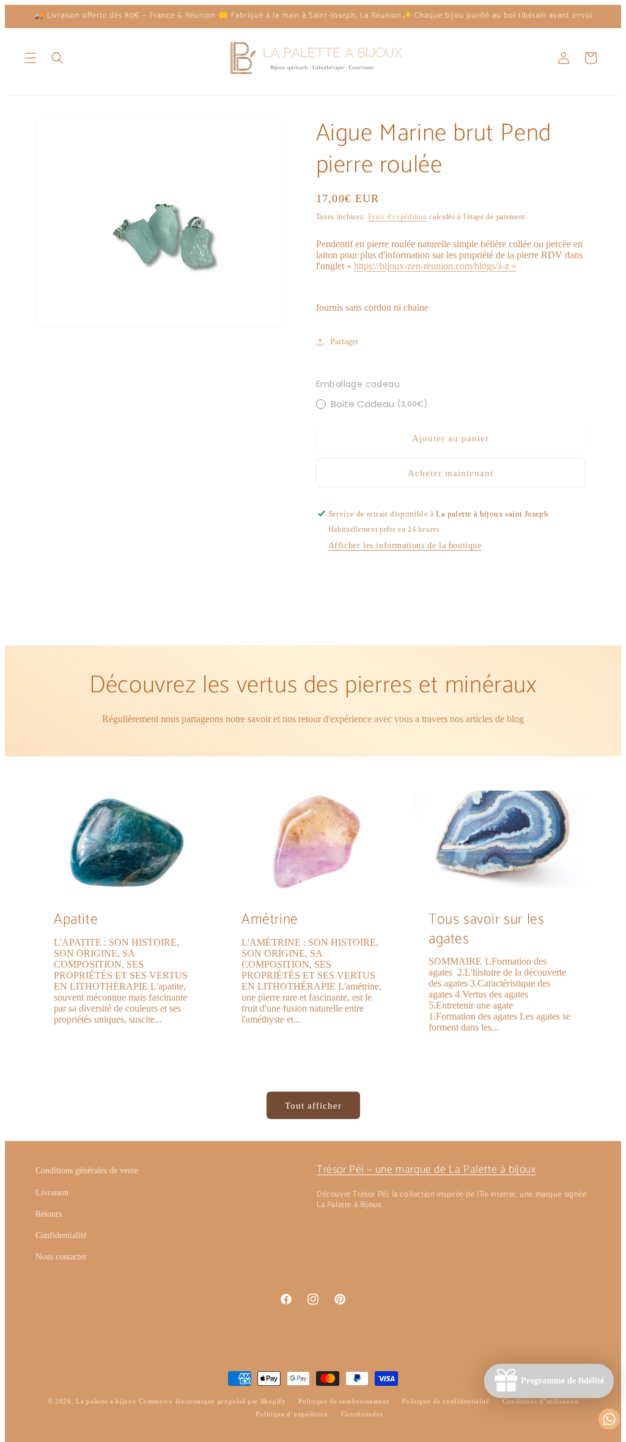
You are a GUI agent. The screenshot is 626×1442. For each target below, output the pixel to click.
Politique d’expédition (292, 1414)
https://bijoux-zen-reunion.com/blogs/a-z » (435, 266)
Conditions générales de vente (86, 1170)
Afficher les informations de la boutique (405, 545)
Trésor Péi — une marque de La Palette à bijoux (426, 1170)
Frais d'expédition (397, 216)
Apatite (76, 919)
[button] (30, 58)
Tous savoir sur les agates (486, 929)
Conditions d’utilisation (541, 1401)
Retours (48, 1214)
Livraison (51, 1192)
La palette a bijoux (106, 1401)
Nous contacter (61, 1256)
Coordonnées (362, 1414)
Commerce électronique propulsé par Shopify (212, 1401)
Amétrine (269, 919)
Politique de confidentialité (446, 1401)
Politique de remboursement (343, 1401)
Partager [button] (344, 341)
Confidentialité (61, 1235)
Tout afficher (313, 1105)
